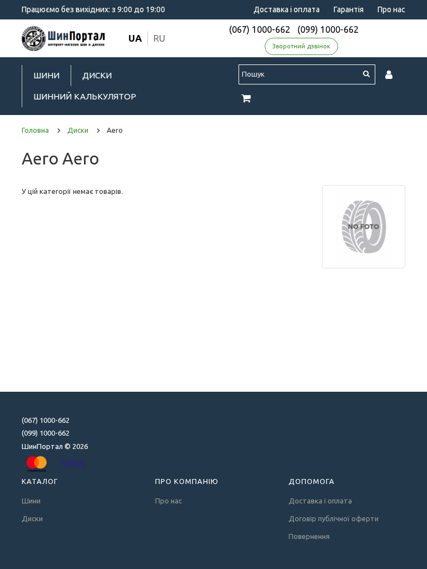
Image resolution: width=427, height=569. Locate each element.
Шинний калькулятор (84, 96)
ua (135, 38)
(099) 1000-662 (328, 29)
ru (159, 38)
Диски (97, 75)
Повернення (309, 536)
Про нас (391, 9)
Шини (46, 75)
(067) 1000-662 (259, 29)
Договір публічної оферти (334, 518)
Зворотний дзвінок (301, 46)
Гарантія (349, 9)
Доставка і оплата (287, 9)
